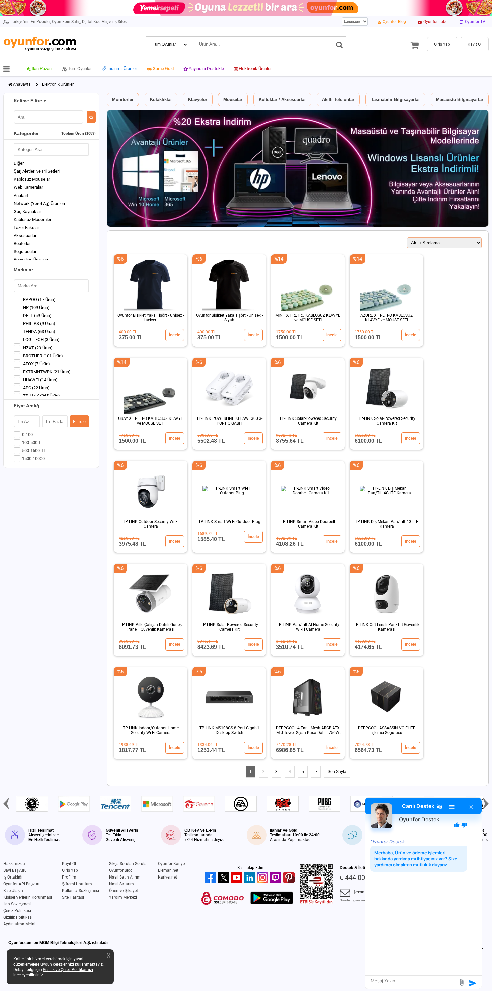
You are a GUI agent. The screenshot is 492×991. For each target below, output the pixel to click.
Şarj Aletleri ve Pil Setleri (37, 171)
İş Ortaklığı (12, 877)
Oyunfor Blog (121, 870)
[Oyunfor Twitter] (224, 878)
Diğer (19, 163)
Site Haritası (73, 897)
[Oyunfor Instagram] (263, 878)
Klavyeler (197, 99)
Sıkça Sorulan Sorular (128, 863)
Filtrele (79, 421)
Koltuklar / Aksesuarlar (282, 99)
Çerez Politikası (17, 910)
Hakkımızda (14, 863)
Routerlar (22, 243)
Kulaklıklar (161, 99)
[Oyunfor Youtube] (237, 878)
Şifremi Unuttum (77, 884)
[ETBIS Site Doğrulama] (316, 903)
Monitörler (123, 99)
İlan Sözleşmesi (17, 904)
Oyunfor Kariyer (172, 863)
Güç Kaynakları (28, 211)
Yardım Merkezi (123, 897)
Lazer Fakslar (26, 227)
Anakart (21, 195)
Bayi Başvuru (15, 870)
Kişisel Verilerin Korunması (27, 897)
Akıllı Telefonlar (338, 99)
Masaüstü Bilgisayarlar (459, 99)
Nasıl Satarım (121, 884)
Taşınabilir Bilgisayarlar (395, 99)
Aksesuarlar (25, 235)
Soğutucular (25, 251)
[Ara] (339, 44)
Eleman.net (168, 870)
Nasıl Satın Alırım (125, 877)
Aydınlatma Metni (19, 924)
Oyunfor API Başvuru (22, 884)
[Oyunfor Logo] (39, 44)
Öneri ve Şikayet (123, 890)
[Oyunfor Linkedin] (250, 878)
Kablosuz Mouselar (32, 179)
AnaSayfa (22, 84)
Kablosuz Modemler (32, 219)
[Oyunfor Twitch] (276, 878)
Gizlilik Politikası (18, 917)
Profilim (69, 877)
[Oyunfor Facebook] (211, 878)
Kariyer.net (167, 877)
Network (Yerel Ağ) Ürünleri (39, 203)
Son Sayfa (337, 771)
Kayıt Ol (69, 863)
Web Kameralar (28, 187)
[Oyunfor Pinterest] (289, 878)
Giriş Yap (70, 870)
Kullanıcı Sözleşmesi (80, 890)
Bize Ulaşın (13, 890)
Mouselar (232, 99)
